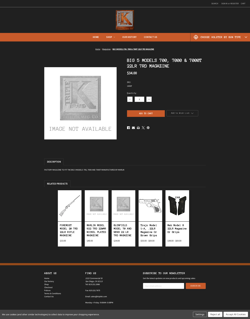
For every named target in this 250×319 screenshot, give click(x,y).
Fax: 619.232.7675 (92, 290)
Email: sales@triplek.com (96, 296)
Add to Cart (70, 209)
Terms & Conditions (52, 293)
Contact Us (150, 37)
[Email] (133, 128)
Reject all (215, 314)
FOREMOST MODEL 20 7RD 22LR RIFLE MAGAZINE (69, 230)
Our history (49, 281)
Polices (47, 290)
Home (96, 37)
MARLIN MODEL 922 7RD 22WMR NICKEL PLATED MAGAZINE (96, 230)
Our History (129, 37)
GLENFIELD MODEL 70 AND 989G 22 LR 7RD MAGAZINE (123, 230)
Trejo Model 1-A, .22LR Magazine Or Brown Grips (149, 230)
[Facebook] (128, 128)
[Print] (138, 128)
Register (234, 3)
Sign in (224, 3)
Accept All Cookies (236, 314)
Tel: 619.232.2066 (92, 284)
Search (214, 3)
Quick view (69, 202)
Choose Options (150, 209)
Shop (109, 37)
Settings (199, 314)
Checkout (48, 287)
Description (54, 161)
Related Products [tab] (57, 183)
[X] (143, 128)
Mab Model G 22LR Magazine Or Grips (177, 228)
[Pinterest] (148, 128)
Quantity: (132, 93)
